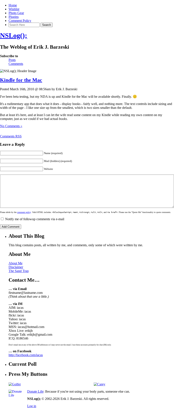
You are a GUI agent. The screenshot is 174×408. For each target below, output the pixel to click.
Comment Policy (20, 20)
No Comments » (11, 126)
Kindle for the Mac (21, 80)
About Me (15, 263)
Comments (16, 64)
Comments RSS (11, 136)
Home (13, 5)
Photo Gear (16, 13)
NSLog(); (13, 35)
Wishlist (14, 9)
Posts (12, 60)
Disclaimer (16, 267)
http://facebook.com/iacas (26, 355)
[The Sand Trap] (15, 384)
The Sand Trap (19, 271)
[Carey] (99, 384)
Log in (31, 406)
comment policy (24, 212)
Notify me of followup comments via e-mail (34, 219)
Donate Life (35, 391)
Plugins (14, 17)
